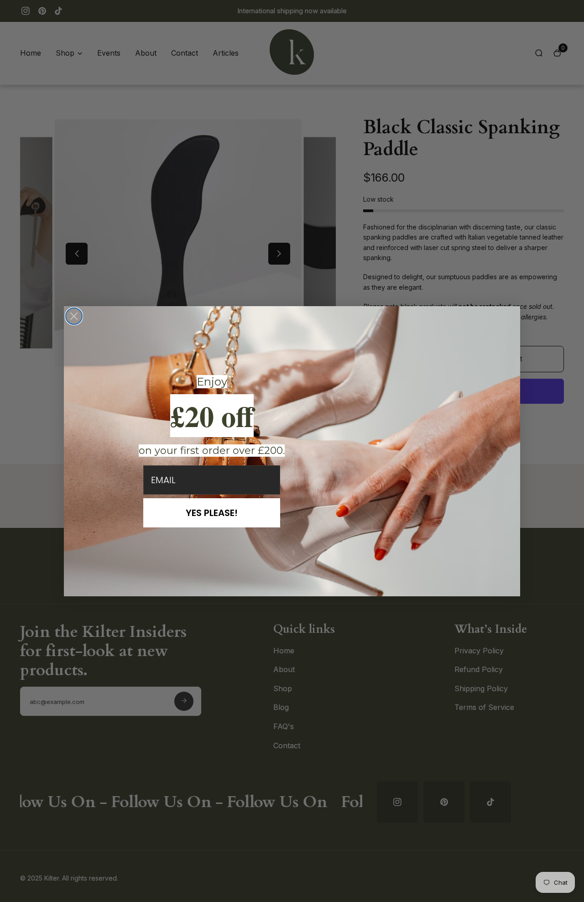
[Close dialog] (74, 316)
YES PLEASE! (212, 512)
